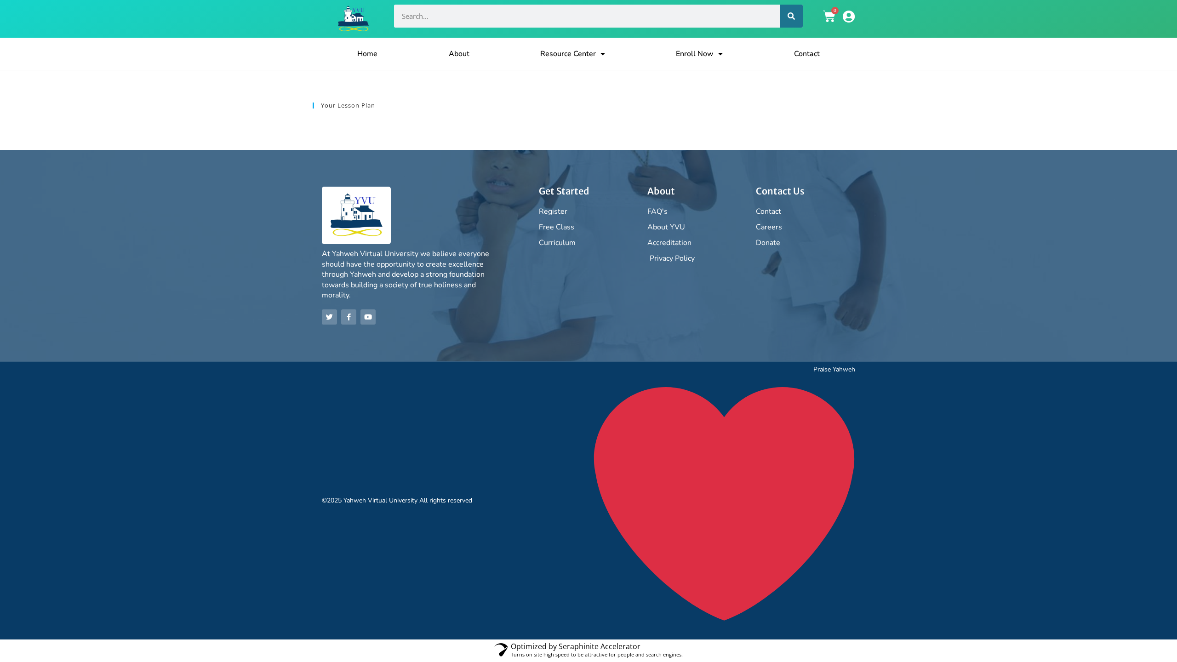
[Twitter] (329, 317)
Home (367, 54)
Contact (807, 54)
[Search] (791, 16)
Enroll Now (695, 54)
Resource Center (568, 54)
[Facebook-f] (348, 317)
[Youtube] (368, 317)
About (459, 54)
